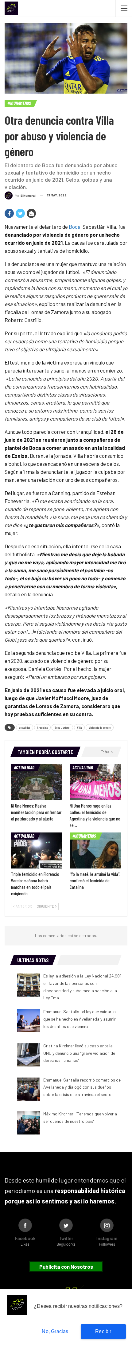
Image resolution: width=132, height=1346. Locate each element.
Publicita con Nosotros (66, 1266)
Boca (74, 227)
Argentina (42, 727)
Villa (79, 727)
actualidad (24, 727)
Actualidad (24, 767)
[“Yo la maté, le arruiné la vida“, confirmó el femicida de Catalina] (95, 850)
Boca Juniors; (62, 727)
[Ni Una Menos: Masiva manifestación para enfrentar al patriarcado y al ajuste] (36, 782)
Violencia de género (100, 727)
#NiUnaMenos (19, 103)
